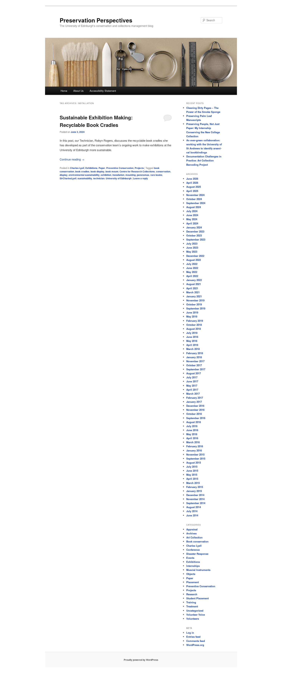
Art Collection (194, 537)
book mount (112, 171)
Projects (139, 168)
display (64, 175)
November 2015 (195, 454)
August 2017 (193, 373)
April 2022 (192, 276)
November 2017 (195, 361)
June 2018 (192, 337)
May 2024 (191, 219)
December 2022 (195, 256)
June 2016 (192, 430)
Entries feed (193, 636)
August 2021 (193, 284)
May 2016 (191, 434)
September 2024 (195, 203)
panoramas (143, 175)
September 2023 (195, 239)
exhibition (106, 175)
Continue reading (72, 159)
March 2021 (193, 292)
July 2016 (191, 426)
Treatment (192, 606)
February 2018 (194, 353)
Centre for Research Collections (137, 171)
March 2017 (193, 393)
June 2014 (192, 515)
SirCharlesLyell (68, 178)
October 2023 (194, 235)
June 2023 (192, 247)
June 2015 (192, 470)
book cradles (82, 171)
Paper (102, 168)
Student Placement (197, 598)
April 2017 (192, 389)
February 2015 (194, 487)
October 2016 (194, 414)
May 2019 (191, 316)
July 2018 (191, 333)
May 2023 (191, 251)
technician (99, 178)
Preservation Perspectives (96, 20)
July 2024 (191, 211)
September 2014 (195, 503)
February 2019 (194, 320)
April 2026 (192, 182)
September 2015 (195, 458)
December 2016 (195, 406)
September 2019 (195, 308)
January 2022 (194, 280)
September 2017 (195, 369)
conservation (163, 171)
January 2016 (194, 450)
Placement (192, 582)
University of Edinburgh (118, 178)
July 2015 (191, 466)
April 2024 (192, 223)
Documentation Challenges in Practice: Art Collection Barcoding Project (203, 160)
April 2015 (192, 478)
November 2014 (195, 499)
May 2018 (191, 341)
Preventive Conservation (120, 168)
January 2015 (194, 491)
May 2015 (191, 474)
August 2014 (193, 507)
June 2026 (192, 178)
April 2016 (192, 438)
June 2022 (192, 268)
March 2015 (193, 483)
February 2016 (194, 446)
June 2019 (192, 312)
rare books (156, 175)
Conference (193, 549)
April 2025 (192, 191)
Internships (193, 566)
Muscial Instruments (198, 570)
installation (118, 175)
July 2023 (191, 243)
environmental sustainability (84, 175)
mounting (130, 175)
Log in (190, 632)
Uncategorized (194, 610)
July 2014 (191, 511)
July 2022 (191, 264)
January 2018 (194, 357)
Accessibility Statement (103, 91)
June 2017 (192, 381)
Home (64, 91)
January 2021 (194, 296)
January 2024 (194, 227)
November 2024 (195, 195)
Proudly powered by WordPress (141, 659)
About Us (78, 91)
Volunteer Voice (195, 614)
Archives (191, 533)
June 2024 (192, 215)
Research (191, 594)
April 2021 (192, 288)
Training (191, 602)
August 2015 (193, 462)
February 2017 (194, 397)
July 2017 (191, 377)
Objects (190, 574)
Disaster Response (197, 554)
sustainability (85, 178)
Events (190, 558)
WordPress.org (195, 645)
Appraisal (192, 529)
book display (97, 171)
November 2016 (195, 410)
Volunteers (192, 618)
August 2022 (193, 260)
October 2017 (194, 365)
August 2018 (193, 329)
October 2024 (194, 199)
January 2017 (194, 401)
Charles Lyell (77, 168)
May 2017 (191, 385)
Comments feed (195, 641)
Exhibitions (91, 168)
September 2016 (195, 418)
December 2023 (195, 231)
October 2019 (194, 304)
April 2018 (192, 345)
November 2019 (195, 300)
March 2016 (193, 442)
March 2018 (193, 349)
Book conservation (197, 541)
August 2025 (193, 187)
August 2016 (193, 422)
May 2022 (191, 272)
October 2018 (194, 325)
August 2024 (193, 207)
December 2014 (195, 495)
